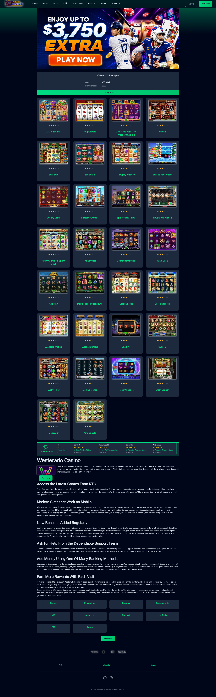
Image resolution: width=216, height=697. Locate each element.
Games (45, 3)
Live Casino (162, 615)
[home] (15, 6)
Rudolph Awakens (90, 218)
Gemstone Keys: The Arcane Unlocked (126, 133)
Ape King (53, 304)
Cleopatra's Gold (90, 347)
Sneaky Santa (53, 218)
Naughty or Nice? (126, 175)
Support (103, 3)
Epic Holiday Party (126, 218)
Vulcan (162, 131)
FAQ (53, 627)
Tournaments (162, 603)
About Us (116, 3)
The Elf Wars (89, 261)
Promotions (78, 3)
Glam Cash (162, 261)
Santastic (53, 175)
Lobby (65, 3)
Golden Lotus (126, 304)
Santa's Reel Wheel (162, 175)
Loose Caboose (162, 304)
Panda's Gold (89, 433)
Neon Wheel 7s (126, 390)
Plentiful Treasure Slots (100, 450)
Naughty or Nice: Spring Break (53, 262)
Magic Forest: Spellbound (90, 304)
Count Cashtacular (126, 261)
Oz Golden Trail (53, 131)
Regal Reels (90, 131)
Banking (91, 3)
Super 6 (162, 347)
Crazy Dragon (162, 390)
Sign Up (34, 3)
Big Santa (90, 175)
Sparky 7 (126, 347)
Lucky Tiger (54, 390)
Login (55, 3)
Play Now (205, 4)
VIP (53, 615)
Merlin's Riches (89, 390)
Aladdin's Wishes (53, 347)
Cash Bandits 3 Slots (74, 450)
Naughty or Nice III (162, 218)
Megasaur (54, 433)
